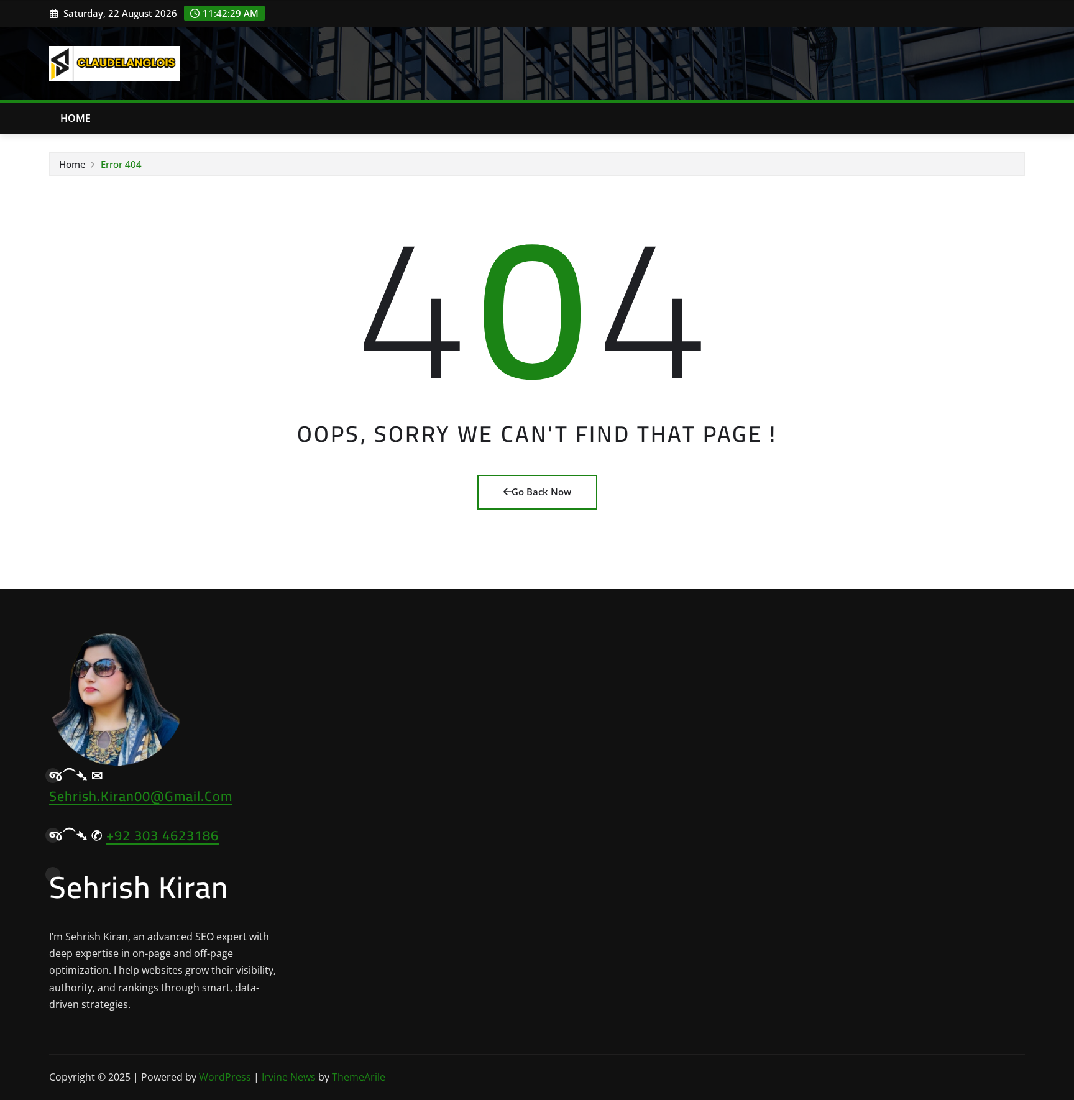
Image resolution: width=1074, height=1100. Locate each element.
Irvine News (289, 1077)
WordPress (225, 1077)
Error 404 (121, 164)
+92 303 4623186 (162, 835)
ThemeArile (358, 1077)
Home (75, 118)
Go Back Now (541, 491)
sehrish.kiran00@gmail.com (140, 796)
